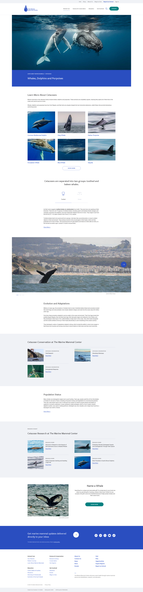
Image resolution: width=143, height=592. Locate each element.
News (76, 561)
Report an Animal (108, 2)
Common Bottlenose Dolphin (37, 135)
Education (91, 9)
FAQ (97, 559)
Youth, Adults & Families (34, 570)
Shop (84, 2)
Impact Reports (100, 564)
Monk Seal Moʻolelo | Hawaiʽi (67, 5)
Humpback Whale (33, 162)
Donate (114, 8)
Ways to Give (98, 2)
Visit (80, 2)
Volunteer (52, 570)
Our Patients (31, 559)
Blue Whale (61, 162)
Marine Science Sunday (66, 3)
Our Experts (53, 563)
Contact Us (77, 559)
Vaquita (90, 162)
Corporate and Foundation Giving (95, 7)
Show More (71, 168)
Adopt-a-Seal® (90, 5)
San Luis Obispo (37, 3)
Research (62, 7)
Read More (48, 355)
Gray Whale (61, 135)
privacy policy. (57, 542)
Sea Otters (89, 5)
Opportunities (100, 561)
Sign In (117, 2)
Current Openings (91, 3)
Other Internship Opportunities (94, 5)
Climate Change (64, 5)
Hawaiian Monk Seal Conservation (69, 3)
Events (51, 572)
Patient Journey (32, 561)
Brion (34, 3)
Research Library (54, 559)
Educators (30, 572)
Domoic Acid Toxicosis (39, 3)
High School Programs (39, 3)
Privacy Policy (48, 584)
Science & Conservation (79, 9)
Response (89, 5)
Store (76, 564)
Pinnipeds (89, 3)
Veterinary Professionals (34, 575)
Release (62, 5)
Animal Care (66, 9)
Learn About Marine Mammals (36, 74)
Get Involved (100, 9)
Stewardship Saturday (66, 5)
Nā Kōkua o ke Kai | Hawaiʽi (67, 3)
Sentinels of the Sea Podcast (35, 577)
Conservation (53, 561)
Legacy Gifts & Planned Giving (94, 3)
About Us (90, 2)
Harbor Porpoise (93, 135)
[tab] (63, 196)
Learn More (94, 504)
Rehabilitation (63, 3)
